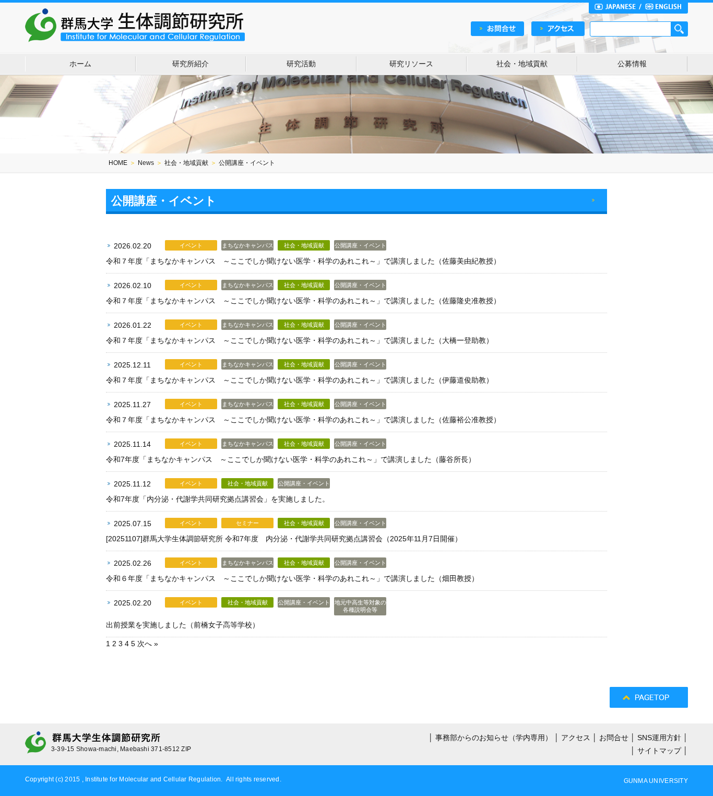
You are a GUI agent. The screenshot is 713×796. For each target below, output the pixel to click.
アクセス (575, 737)
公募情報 (632, 64)
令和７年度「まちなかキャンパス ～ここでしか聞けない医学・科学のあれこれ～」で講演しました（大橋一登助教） (299, 340)
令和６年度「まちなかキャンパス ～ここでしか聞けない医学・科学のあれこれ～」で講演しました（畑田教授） (292, 578)
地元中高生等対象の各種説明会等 (360, 606)
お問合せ (613, 737)
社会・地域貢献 (522, 64)
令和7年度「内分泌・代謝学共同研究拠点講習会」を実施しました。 (217, 499)
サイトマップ (659, 750)
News (146, 163)
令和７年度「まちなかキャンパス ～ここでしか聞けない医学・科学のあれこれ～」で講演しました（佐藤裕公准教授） (303, 419)
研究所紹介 (190, 64)
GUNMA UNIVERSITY (656, 781)
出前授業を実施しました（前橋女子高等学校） (182, 625)
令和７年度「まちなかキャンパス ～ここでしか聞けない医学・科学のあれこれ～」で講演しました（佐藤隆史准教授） (303, 300)
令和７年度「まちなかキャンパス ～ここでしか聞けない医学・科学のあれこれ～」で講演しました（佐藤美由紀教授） (303, 261)
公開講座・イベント (360, 245)
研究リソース (411, 64)
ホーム (80, 64)
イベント (191, 245)
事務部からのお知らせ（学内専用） (493, 737)
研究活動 (301, 64)
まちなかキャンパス (248, 245)
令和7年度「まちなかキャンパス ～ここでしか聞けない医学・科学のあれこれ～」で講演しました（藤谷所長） (291, 459)
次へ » (147, 643)
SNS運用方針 (659, 737)
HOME (118, 163)
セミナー (247, 523)
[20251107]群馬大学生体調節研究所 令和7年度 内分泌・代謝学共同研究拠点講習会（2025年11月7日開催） (284, 538)
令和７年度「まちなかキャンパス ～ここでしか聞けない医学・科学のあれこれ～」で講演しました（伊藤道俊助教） (299, 380)
